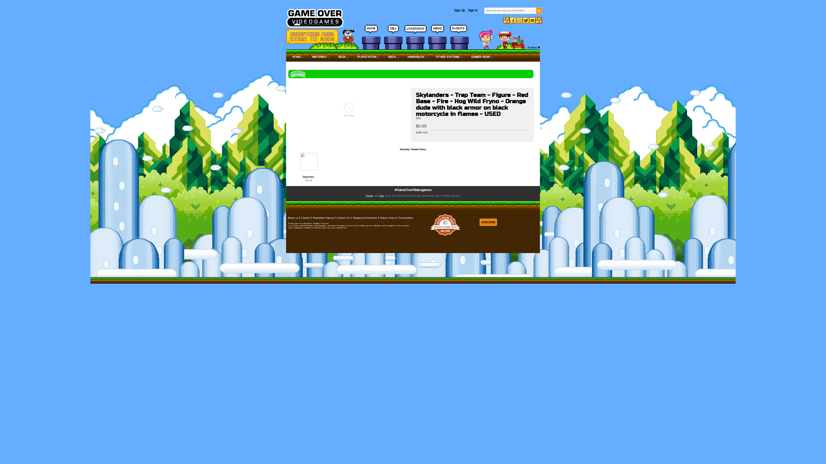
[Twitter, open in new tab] (526, 20)
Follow (369, 196)
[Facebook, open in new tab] (513, 20)
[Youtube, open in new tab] (532, 20)
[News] (437, 31)
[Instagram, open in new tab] (519, 20)
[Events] (460, 31)
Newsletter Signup (323, 218)
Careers (305, 218)
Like (381, 196)
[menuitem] (298, 57)
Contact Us (343, 218)
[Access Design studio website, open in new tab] (445, 225)
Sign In (473, 10)
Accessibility (406, 218)
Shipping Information (365, 218)
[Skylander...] (309, 161)
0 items (533, 47)
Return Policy (388, 218)
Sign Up (459, 10)
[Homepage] (317, 17)
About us (293, 218)
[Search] (539, 11)
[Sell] (393, 31)
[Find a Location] (415, 31)
